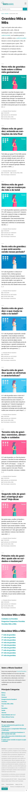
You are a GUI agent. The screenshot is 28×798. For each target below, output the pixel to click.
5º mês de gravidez (8, 645)
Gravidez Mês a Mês (8, 116)
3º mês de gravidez (8, 640)
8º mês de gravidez (8, 653)
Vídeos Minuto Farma (7, 717)
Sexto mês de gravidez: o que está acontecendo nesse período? (13, 249)
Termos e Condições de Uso (17, 786)
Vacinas (3, 712)
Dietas (3, 695)
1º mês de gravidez (8, 635)
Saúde (3, 710)
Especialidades (10, 784)
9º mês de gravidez (8, 655)
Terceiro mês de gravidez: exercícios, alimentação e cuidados (14, 435)
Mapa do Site (18, 784)
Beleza (3, 692)
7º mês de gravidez (8, 650)
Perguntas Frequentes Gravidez (13, 621)
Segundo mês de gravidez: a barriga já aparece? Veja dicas (13, 497)
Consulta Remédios (21, 671)
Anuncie (5, 788)
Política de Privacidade (17, 781)
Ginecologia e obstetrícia (9, 118)
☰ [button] (25, 3)
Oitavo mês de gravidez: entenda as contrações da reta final (12, 131)
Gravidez (6, 13)
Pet (2, 706)
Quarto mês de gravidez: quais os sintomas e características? (13, 373)
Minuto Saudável (5, 779)
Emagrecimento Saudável (9, 699)
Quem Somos (4, 786)
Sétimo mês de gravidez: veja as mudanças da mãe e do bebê (13, 187)
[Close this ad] (26, 790)
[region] (14, 795)
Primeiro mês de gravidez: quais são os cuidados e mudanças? (13, 558)
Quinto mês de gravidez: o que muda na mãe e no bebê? (12, 311)
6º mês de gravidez (8, 648)
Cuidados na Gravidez (9, 619)
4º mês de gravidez (8, 642)
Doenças (4, 697)
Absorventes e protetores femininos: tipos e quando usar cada (13, 733)
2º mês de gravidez (8, 637)
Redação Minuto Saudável (9, 111)
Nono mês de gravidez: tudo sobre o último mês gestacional (13, 69)
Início (2, 13)
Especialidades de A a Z (8, 714)
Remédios (4, 708)
